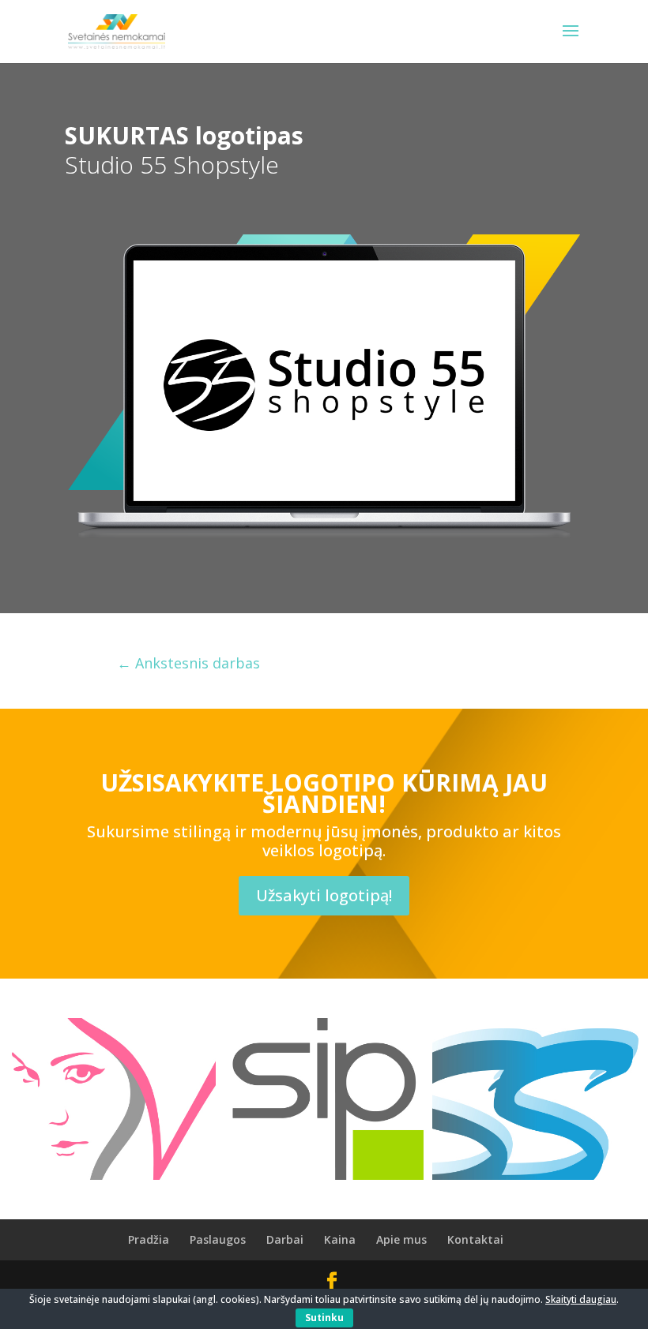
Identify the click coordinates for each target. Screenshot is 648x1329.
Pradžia (148, 1239)
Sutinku (324, 1317)
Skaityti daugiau (580, 1299)
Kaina (340, 1239)
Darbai (284, 1239)
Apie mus (401, 1239)
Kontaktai (475, 1239)
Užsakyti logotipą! (324, 895)
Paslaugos (218, 1239)
